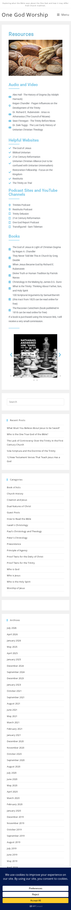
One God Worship (25, 14)
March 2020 (13, 798)
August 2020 (13, 766)
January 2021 (14, 735)
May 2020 (12, 785)
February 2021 (14, 728)
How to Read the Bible (19, 518)
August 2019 (13, 842)
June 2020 (12, 779)
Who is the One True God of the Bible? (27, 434)
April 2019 (12, 867)
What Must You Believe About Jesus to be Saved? (33, 428)
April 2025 (12, 653)
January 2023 (14, 684)
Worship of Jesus (16, 588)
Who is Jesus (13, 575)
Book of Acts (14, 487)
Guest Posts (13, 512)
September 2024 (16, 672)
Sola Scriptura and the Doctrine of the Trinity (31, 450)
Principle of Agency (17, 550)
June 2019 (12, 854)
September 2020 (16, 760)
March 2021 (13, 722)
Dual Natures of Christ (19, 506)
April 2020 (12, 791)
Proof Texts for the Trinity (21, 562)
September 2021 (16, 697)
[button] (11, 354)
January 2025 (14, 659)
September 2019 (16, 835)
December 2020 (15, 741)
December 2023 (15, 678)
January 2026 (14, 640)
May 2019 (12, 861)
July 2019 (12, 848)
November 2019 (15, 823)
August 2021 (13, 703)
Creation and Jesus (17, 499)
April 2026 (12, 634)
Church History (15, 493)
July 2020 (12, 772)
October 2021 (14, 690)
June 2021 (12, 709)
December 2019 (15, 816)
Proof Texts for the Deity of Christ (25, 556)
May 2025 (12, 646)
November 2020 (15, 747)
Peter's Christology (17, 537)
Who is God (13, 569)
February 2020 (14, 804)
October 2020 (14, 753)
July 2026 (12, 627)
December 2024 (15, 665)
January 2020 (14, 810)
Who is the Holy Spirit (19, 581)
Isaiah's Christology (17, 525)
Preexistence (14, 544)
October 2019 (14, 829)
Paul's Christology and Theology (24, 531)
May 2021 (12, 716)
